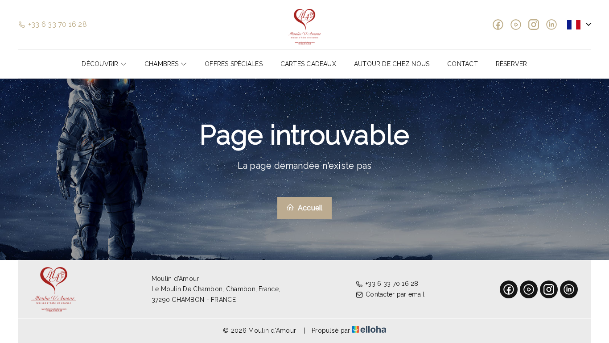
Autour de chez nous (391, 63)
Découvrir (101, 63)
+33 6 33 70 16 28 (392, 283)
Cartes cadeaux (308, 63)
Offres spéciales (234, 63)
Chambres (162, 63)
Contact (462, 63)
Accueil (309, 208)
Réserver (511, 63)
